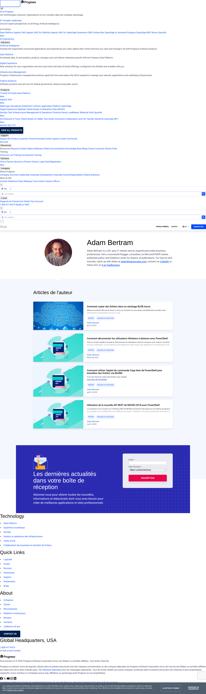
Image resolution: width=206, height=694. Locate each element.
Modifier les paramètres (193, 688)
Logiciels (8, 559)
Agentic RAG (20, 32)
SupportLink (6, 201)
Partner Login (38, 162)
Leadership (24, 175)
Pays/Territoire (134, 467)
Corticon (37, 106)
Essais (7, 564)
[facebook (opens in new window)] (1, 679)
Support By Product (9, 139)
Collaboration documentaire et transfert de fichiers (28, 545)
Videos (47, 148)
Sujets (174, 227)
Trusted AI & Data (8, 93)
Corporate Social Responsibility (68, 175)
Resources (6, 145)
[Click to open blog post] (58, 316)
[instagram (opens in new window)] (11, 679)
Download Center (43, 139)
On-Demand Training (31, 155)
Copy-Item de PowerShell (97, 379)
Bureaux (7, 618)
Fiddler (40, 119)
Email (131, 460)
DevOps (3, 112)
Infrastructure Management (13, 72)
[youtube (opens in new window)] (8, 679)
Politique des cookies (15, 690)
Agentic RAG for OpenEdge (63, 32)
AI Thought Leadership (10, 20)
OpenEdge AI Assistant (116, 32)
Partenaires (9, 573)
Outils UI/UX (9, 541)
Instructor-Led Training (10, 155)
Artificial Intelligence (9, 45)
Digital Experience (8, 63)
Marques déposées (52, 670)
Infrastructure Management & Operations (32, 112)
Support (4, 135)
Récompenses (10, 609)
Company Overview (9, 175)
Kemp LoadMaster (70, 112)
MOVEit (61, 109)
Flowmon (56, 112)
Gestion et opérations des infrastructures (23, 536)
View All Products (11, 130)
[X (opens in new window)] (5, 679)
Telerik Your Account (33, 201)
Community (71, 139)
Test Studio (49, 119)
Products (5, 90)
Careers (48, 181)
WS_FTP (12, 125)
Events (91, 148)
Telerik (29, 109)
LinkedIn (164, 261)
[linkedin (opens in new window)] (15, 679)
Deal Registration (30, 163)
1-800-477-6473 (7, 204)
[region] (103, 688)
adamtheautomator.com (134, 261)
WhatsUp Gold (86, 112)
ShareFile (46, 109)
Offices (56, 181)
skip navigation (10, 3)
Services (4, 142)
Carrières (8, 622)
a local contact (14, 650)
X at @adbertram (111, 265)
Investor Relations (8, 181)
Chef (10, 112)
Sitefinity (22, 109)
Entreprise (8, 600)
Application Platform (51, 106)
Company (5, 168)
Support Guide (59, 139)
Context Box (98, 32)
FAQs (114, 148)
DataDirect (27, 106)
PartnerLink (17, 201)
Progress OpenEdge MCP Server (142, 32)
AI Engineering (7, 39)
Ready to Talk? (22, 204)
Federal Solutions (8, 81)
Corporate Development (41, 175)
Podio (54, 109)
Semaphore (16, 106)
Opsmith (83, 34)
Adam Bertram (93, 323)
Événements (9, 581)
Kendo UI (37, 109)
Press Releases (25, 181)
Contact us (10, 634)
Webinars (38, 148)
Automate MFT (59, 120)
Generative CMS (84, 32)
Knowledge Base (74, 148)
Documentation (58, 148)
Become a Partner (22, 162)
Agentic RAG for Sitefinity (38, 32)
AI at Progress (6, 11)
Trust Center (38, 181)
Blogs (85, 148)
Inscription (198, 227)
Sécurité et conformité (105, 318)
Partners (5, 158)
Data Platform (6, 32)
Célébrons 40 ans (12, 626)
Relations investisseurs (15, 613)
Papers (30, 148)
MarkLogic (5, 106)
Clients (7, 604)
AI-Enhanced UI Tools (10, 119)
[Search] (1, 184)
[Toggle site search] (1, 208)
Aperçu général (162, 227)
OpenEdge (66, 106)
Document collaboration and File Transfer (74, 119)
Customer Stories (103, 148)
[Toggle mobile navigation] (2, 221)
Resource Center (18, 148)
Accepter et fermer (171, 688)
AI (2, 8)
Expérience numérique (14, 527)
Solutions (5, 42)
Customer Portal (27, 139)
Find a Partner (6, 162)
